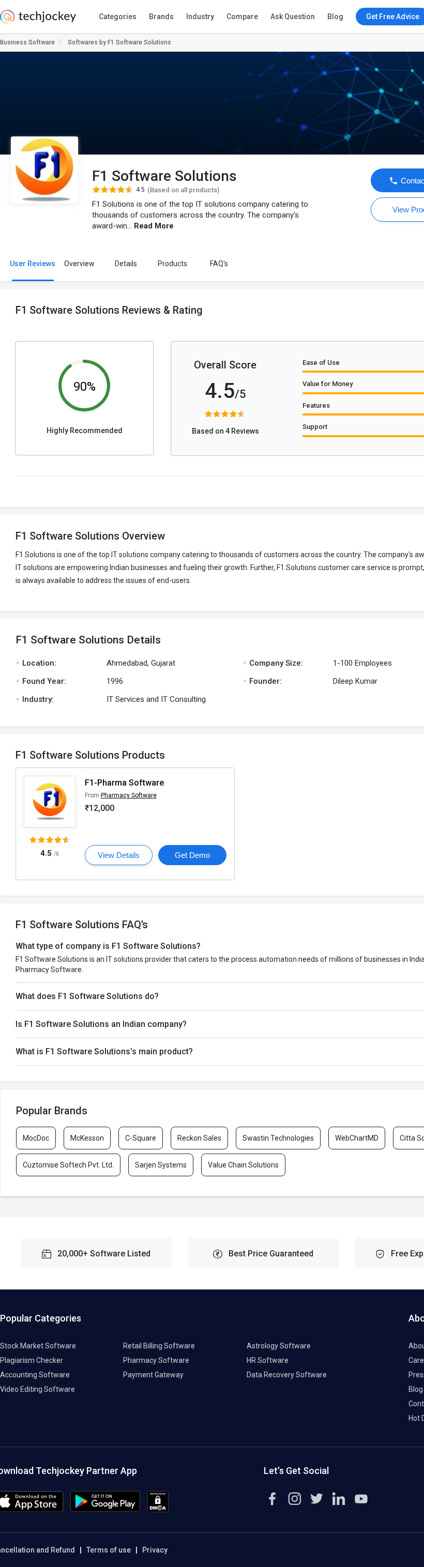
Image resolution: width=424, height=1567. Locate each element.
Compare (242, 16)
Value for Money (327, 384)
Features (316, 405)
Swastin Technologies (278, 1138)
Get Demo (192, 855)
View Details (119, 855)
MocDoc (36, 1138)
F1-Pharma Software (124, 783)
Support (314, 427)
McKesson (87, 1138)
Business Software (27, 42)
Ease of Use (321, 362)
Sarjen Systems (161, 1165)
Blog (335, 16)
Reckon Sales (199, 1138)
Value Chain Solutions (243, 1165)
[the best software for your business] (38, 21)
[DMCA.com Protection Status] (158, 1509)
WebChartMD (356, 1138)
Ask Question (292, 16)
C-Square (140, 1138)
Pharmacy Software (129, 795)
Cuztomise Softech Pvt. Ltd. (68, 1165)
